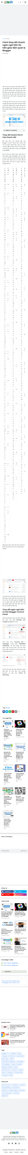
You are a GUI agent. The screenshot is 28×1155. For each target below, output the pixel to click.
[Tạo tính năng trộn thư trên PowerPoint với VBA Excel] (5, 1042)
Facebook (10, 1072)
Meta (11, 1075)
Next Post (23, 851)
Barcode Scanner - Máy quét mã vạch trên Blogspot (20, 798)
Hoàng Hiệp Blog (6, 1087)
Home (3, 38)
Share (3, 1072)
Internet (20, 1064)
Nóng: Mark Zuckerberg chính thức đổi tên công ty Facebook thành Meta (20, 949)
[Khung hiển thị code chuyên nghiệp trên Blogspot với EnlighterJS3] (20, 747)
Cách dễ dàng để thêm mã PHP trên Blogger (20, 776)
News (11, 1059)
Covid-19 (14, 1070)
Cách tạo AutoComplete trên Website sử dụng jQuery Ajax (7, 931)
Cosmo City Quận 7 (7, 1093)
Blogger (7, 38)
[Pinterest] (13, 711)
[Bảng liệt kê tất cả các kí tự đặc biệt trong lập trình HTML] (8, 747)
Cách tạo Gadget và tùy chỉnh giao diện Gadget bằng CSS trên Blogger (8, 733)
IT (8, 1053)
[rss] (19, 1143)
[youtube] (15, 1143)
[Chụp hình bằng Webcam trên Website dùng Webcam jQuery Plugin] (8, 791)
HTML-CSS (12, 1056)
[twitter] (12, 1143)
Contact (16, 1152)
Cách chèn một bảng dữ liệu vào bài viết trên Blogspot (7, 822)
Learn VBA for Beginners (10, 963)
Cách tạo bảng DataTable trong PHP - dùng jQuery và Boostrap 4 (17, 1026)
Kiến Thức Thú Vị (6, 1085)
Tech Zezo (22, 1085)
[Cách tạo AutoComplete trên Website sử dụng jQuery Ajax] (7, 924)
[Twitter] (7, 711)
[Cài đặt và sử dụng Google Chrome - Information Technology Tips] (5, 1034)
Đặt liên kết (4, 1096)
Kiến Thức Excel (6, 1070)
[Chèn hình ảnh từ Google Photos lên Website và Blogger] (20, 724)
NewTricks (4, 1090)
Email (15, 1067)
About (22, 1152)
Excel (19, 1053)
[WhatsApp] (10, 711)
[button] (2, 2)
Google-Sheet (18, 1072)
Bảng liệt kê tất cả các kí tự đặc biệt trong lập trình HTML (8, 755)
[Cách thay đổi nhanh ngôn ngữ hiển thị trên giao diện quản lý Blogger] (8, 768)
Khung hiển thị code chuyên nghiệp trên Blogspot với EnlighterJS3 (20, 755)
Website (14, 1053)
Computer (4, 1056)
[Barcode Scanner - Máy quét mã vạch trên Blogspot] (20, 791)
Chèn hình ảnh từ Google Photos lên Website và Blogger (20, 732)
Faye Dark (16, 1093)
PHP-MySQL (20, 1061)
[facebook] (9, 1143)
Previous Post (5, 851)
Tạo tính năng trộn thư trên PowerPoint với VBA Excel (17, 1041)
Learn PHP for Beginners (10, 965)
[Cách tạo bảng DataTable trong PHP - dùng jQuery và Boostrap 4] (5, 1027)
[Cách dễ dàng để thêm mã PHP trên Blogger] (20, 768)
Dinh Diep (22, 1090)
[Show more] (19, 711)
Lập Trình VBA (20, 1056)
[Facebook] (3, 711)
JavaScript (5, 1075)
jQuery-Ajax (5, 1059)
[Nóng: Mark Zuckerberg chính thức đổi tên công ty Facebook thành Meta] (21, 941)
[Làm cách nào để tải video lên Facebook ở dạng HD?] (21, 924)
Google (20, 1070)
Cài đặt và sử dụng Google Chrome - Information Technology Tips (17, 1034)
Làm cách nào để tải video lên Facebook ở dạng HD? (20, 930)
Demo (11, 1152)
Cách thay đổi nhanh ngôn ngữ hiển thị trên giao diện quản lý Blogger (8, 777)
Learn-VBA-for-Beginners (8, 1061)
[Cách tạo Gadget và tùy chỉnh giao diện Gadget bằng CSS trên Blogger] (8, 724)
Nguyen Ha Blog (14, 1090)
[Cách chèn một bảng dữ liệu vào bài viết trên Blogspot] (8, 813)
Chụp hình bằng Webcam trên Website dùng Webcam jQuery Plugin (8, 800)
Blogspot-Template (7, 1067)
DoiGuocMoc (16, 1087)
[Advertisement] (14, 20)
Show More (8, 971)
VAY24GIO (15, 1085)
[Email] (16, 711)
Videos (13, 1064)
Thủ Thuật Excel (6, 1064)
